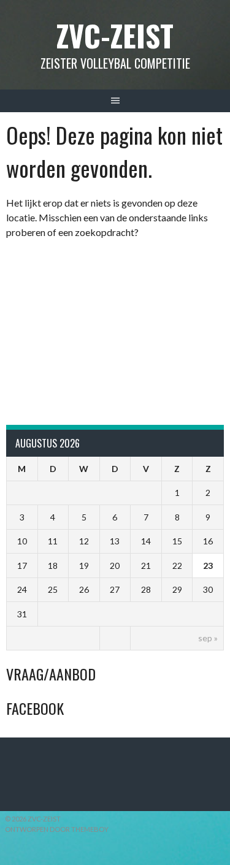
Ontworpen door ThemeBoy (57, 829)
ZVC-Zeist (115, 35)
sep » (208, 638)
